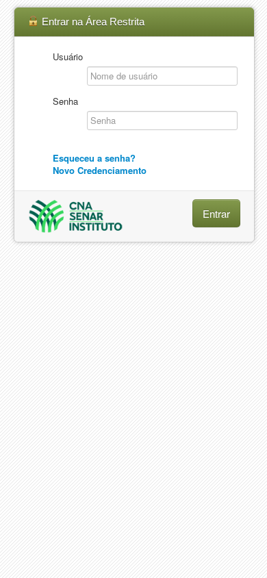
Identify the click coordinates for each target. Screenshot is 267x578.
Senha (65, 101)
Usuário (68, 57)
